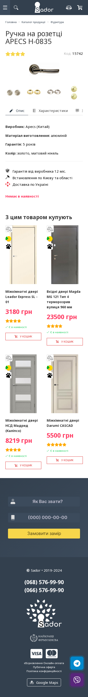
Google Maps (47, 682)
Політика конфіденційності (44, 671)
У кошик (26, 336)
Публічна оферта (44, 667)
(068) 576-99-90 (44, 582)
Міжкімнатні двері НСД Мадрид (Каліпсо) (21, 425)
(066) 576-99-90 (44, 590)
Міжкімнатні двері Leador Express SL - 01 (21, 296)
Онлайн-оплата (53, 663)
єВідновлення (33, 663)
